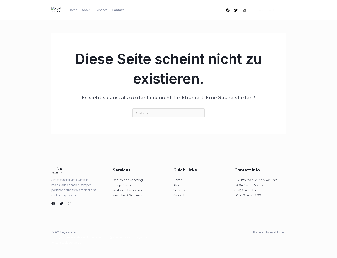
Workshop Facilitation (127, 190)
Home (73, 10)
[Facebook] (228, 10)
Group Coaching (124, 185)
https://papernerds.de (116, 237)
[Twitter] (236, 10)
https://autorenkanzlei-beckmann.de (76, 237)
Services (101, 10)
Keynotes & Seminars (127, 195)
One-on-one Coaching (128, 180)
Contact (118, 10)
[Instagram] (244, 10)
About (86, 10)
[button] (268, 10)
